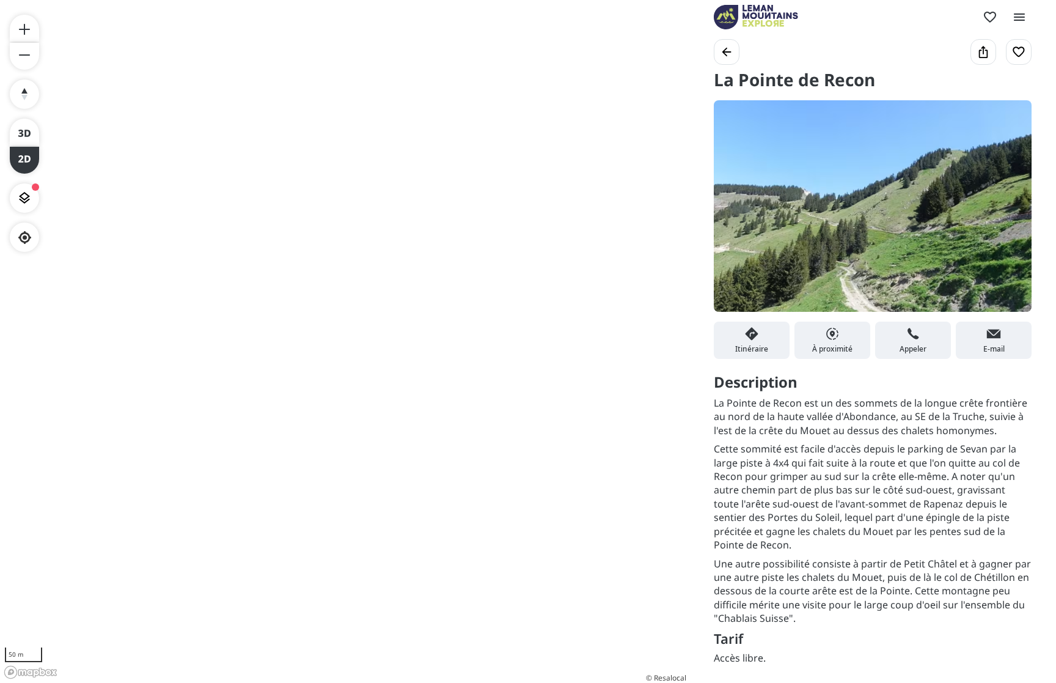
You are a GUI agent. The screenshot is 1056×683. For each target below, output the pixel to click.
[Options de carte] (24, 198)
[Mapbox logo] (30, 672)
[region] (344, 341)
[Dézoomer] (24, 56)
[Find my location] (25, 237)
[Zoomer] (24, 28)
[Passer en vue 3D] (24, 132)
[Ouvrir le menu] (1019, 17)
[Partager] (983, 52)
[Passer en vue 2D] (24, 160)
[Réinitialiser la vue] (24, 94)
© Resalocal (666, 678)
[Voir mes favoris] (990, 17)
